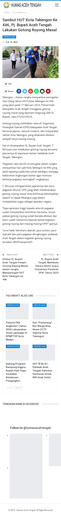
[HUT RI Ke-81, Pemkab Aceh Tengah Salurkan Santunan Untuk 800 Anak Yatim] (44, 353)
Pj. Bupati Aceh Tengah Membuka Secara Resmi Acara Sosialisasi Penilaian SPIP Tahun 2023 (47, 266)
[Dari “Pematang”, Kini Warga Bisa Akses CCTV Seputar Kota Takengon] (44, 311)
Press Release (9, 37)
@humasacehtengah (37, 428)
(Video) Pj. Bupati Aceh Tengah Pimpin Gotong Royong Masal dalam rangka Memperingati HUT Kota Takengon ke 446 (15, 269)
